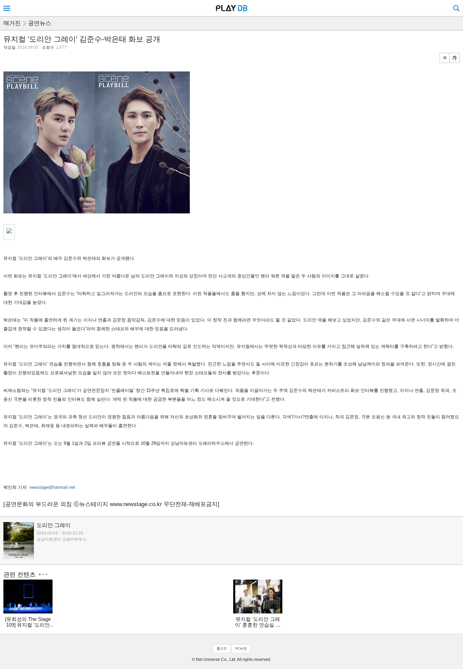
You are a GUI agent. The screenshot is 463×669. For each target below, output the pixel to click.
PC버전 (241, 648)
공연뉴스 (39, 23)
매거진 (12, 23)
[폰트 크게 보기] (454, 58)
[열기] (7, 8)
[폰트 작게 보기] (445, 58)
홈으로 (222, 648)
